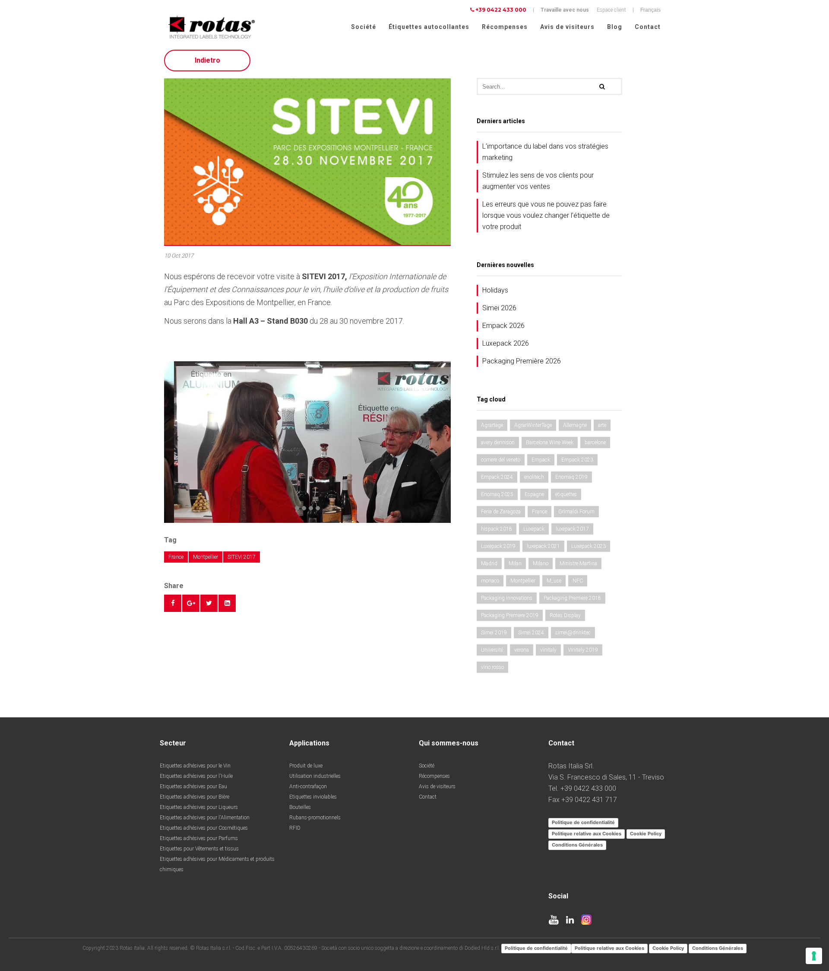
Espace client (611, 10)
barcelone (595, 442)
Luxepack (533, 529)
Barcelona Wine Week (549, 442)
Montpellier (205, 557)
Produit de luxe (306, 766)
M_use (554, 581)
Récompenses (505, 26)
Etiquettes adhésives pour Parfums (199, 838)
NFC (578, 581)
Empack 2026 (503, 326)
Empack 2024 (497, 477)
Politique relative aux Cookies (586, 834)
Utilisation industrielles (315, 776)
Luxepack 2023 (588, 546)
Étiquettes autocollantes (429, 26)
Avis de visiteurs (567, 26)
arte (602, 425)
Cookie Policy (645, 834)
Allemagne (575, 425)
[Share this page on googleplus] (190, 603)
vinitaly (548, 650)
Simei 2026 (499, 308)
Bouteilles (300, 807)
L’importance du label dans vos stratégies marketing (545, 152)
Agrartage (492, 425)
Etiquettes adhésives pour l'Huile (196, 776)
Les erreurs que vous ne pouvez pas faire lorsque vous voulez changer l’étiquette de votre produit (546, 215)
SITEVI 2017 (242, 557)
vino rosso (492, 667)
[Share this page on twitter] (209, 603)
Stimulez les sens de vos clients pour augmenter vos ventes (538, 181)
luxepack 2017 (572, 529)
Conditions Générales (577, 845)
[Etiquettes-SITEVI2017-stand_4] (307, 441)
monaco (490, 581)
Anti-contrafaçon (308, 786)
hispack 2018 (496, 529)
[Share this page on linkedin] (227, 603)
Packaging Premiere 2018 (572, 598)
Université (492, 650)
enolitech (534, 477)
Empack (541, 460)
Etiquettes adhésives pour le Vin (195, 766)
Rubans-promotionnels (315, 818)
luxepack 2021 (543, 546)
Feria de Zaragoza (501, 512)
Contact (648, 26)
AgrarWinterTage (533, 425)
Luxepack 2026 (505, 343)
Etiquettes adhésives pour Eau (193, 786)
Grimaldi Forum (576, 512)
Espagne (534, 494)
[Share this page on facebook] (172, 603)
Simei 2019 (494, 633)
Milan (515, 563)
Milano (540, 563)
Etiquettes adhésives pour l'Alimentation (205, 818)
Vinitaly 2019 (583, 650)
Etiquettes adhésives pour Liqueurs (199, 807)
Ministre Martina (578, 563)
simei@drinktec (573, 633)
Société (363, 26)
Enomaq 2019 (571, 477)
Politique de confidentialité (583, 822)
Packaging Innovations (506, 598)
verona (521, 650)
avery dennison (498, 442)
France (176, 557)
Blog (614, 26)
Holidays (495, 290)
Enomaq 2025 (497, 494)
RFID (295, 828)
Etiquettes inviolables (313, 797)
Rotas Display (565, 615)
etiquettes (566, 494)
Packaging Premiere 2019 (509, 615)
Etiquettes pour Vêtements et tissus (199, 849)
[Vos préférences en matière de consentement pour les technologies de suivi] (814, 956)
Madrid (489, 563)
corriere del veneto (500, 460)
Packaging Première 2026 (521, 361)
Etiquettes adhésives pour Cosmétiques (204, 828)
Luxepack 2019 (498, 546)
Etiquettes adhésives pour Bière (194, 797)
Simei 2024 (531, 633)
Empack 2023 (577, 460)
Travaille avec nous (565, 10)
